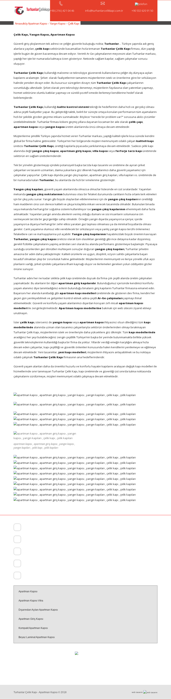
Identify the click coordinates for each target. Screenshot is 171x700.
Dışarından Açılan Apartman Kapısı (38, 609)
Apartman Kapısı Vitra (31, 600)
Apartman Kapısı (28, 591)
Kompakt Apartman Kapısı (33, 628)
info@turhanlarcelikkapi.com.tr (39, 576)
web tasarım (137, 692)
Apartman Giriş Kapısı (31, 618)
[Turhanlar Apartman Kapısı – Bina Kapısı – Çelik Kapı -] (32, 11)
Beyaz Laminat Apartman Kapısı (37, 637)
